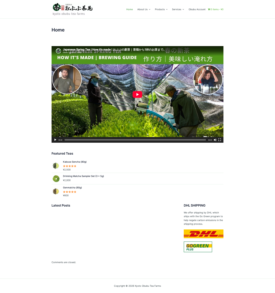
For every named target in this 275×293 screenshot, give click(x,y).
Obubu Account (197, 9)
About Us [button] (142, 9)
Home (129, 9)
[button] (149, 9)
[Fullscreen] (219, 139)
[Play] (55, 139)
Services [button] (176, 9)
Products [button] (160, 9)
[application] (137, 94)
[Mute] (215, 139)
